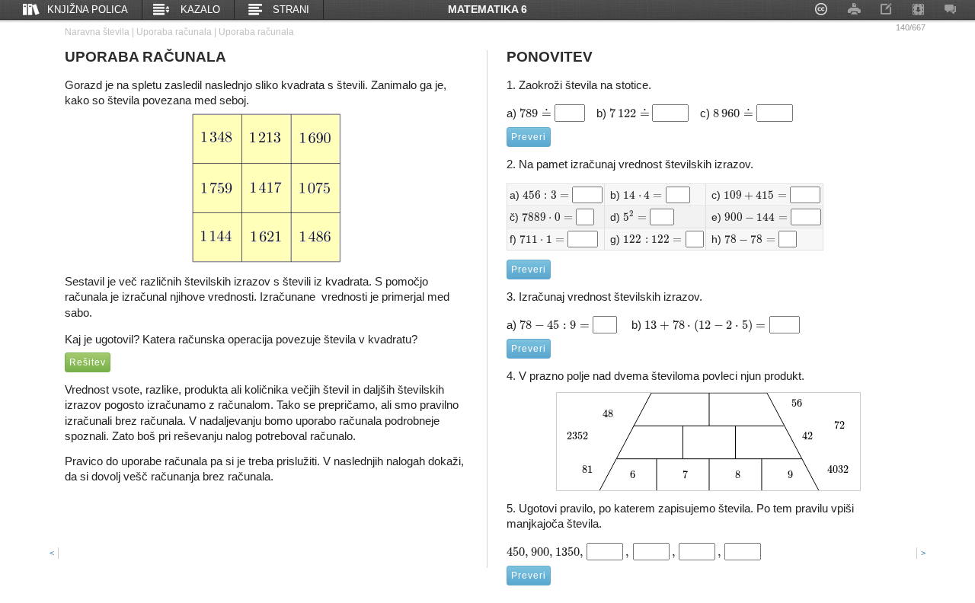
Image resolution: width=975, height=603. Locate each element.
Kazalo (200, 9)
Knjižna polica (87, 9)
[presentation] (535, 113)
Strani (291, 9)
